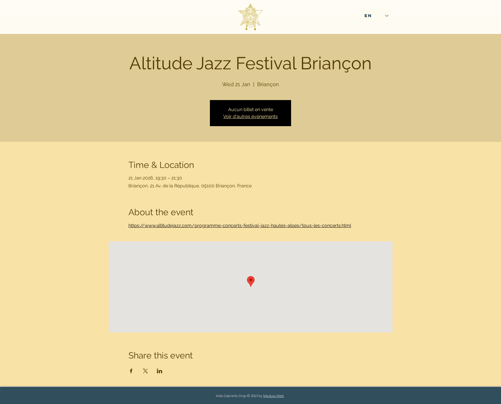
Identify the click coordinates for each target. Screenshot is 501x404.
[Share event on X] (145, 371)
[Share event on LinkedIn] (159, 371)
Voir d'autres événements (250, 116)
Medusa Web (273, 396)
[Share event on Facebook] (131, 371)
